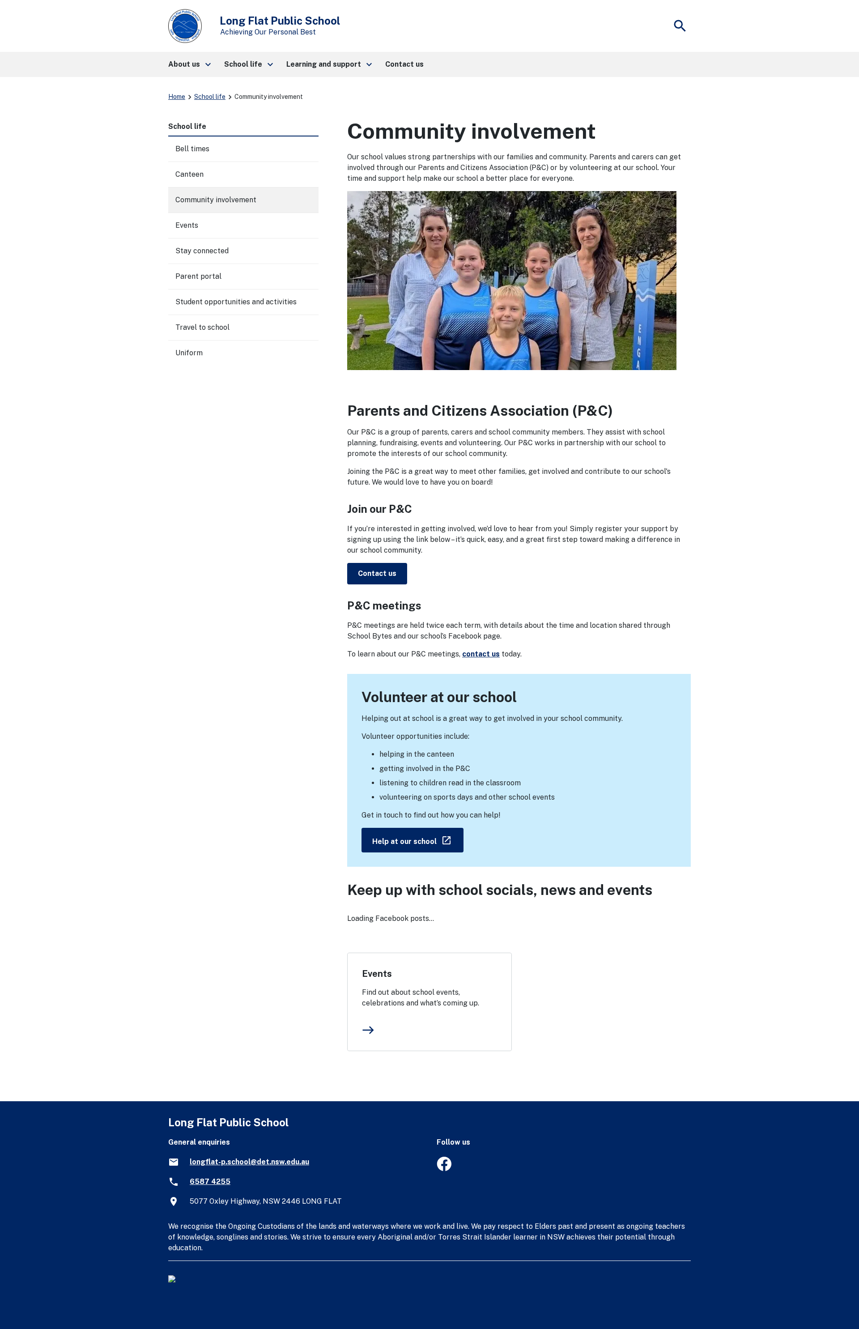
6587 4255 (210, 1181)
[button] (189, 64)
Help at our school (418, 840)
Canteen (189, 174)
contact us (481, 654)
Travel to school (202, 327)
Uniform (189, 353)
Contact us (377, 573)
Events (377, 973)
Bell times (192, 149)
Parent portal (198, 276)
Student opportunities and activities (236, 302)
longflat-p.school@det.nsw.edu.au (249, 1162)
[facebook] (444, 1168)
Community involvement (215, 200)
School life (209, 96)
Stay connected (202, 251)
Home (176, 96)
